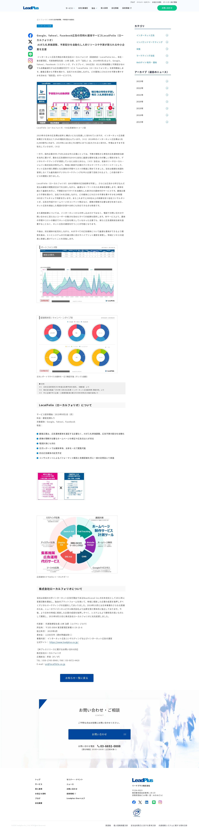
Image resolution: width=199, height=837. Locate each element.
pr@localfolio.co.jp (55, 664)
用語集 (108, 825)
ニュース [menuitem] (70, 784)
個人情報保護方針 (121, 825)
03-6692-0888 (110, 746)
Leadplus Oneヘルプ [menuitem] (76, 798)
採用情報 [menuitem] (70, 793)
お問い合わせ (167, 8)
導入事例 (104, 8)
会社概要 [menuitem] (38, 803)
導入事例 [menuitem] (38, 789)
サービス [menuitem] (38, 784)
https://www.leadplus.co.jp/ (64, 642)
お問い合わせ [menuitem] (72, 789)
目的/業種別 (83, 8)
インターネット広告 (44, 26)
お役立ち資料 (156, 2)
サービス (69, 8)
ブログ (132, 2)
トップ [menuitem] (38, 779)
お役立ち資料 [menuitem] (40, 793)
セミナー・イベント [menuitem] (75, 779)
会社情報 (115, 8)
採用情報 (125, 8)
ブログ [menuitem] (38, 798)
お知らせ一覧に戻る (76, 678)
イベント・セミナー (143, 2)
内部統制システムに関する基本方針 (173, 825)
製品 (93, 8)
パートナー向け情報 (170, 2)
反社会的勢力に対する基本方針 (143, 825)
